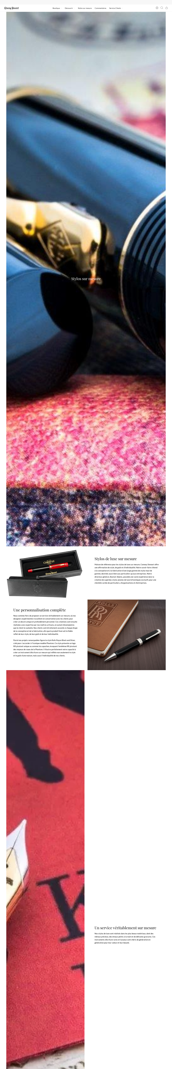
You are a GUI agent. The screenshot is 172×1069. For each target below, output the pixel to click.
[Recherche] (161, 8)
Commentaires (100, 8)
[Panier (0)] (166, 8)
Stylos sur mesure (85, 8)
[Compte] (157, 8)
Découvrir (69, 8)
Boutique (56, 8)
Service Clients (115, 8)
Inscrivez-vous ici (109, 2)
